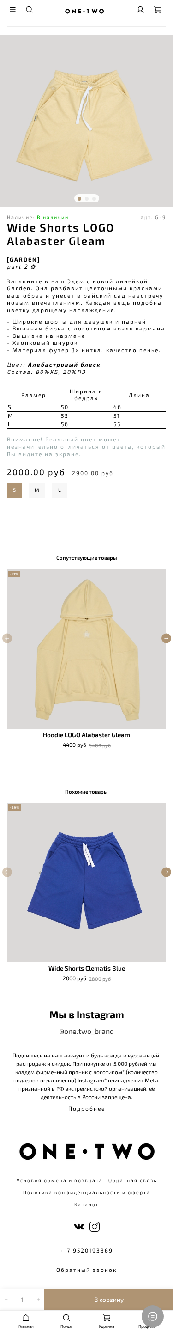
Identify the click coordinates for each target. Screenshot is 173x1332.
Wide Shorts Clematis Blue (86, 968)
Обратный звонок (86, 1269)
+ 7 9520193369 (86, 1250)
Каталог (86, 1204)
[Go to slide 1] (79, 199)
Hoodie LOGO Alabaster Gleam (86, 735)
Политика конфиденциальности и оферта (86, 1192)
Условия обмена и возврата (60, 1180)
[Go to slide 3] (94, 199)
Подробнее (86, 1108)
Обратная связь (132, 1180)
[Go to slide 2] (87, 199)
